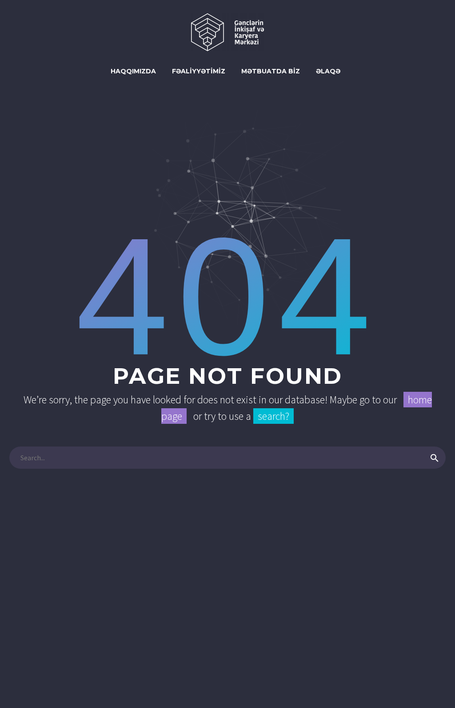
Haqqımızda (133, 71)
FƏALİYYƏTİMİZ (198, 71)
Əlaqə (328, 71)
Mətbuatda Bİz (270, 71)
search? (273, 416)
